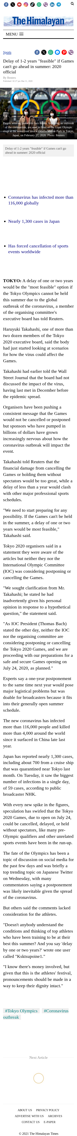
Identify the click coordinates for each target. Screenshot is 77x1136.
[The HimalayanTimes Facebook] (6, 4)
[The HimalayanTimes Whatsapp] (39, 4)
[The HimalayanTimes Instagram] (26, 4)
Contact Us (31, 1122)
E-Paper (49, 1122)
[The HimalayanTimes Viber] (45, 4)
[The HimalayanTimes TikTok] (32, 4)
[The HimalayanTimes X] (12, 4)
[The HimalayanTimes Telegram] (58, 4)
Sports (7, 52)
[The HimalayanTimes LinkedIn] (52, 4)
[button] (14, 34)
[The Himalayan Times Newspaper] (38, 21)
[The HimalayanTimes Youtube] (19, 4)
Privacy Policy (47, 1110)
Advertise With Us (29, 1116)
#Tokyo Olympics (21, 1010)
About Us (25, 1110)
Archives (55, 1116)
